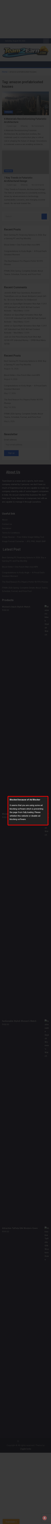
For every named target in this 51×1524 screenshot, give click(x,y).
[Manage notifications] (44, 1518)
